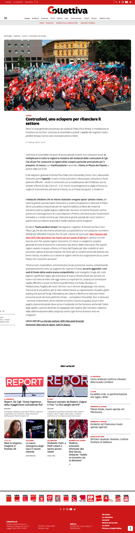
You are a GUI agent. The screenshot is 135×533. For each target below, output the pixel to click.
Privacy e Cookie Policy (112, 528)
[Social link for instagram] (123, 2)
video (42, 23)
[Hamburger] (5, 18)
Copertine (17, 36)
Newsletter (29, 2)
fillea (7, 320)
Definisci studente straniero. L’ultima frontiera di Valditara (109, 440)
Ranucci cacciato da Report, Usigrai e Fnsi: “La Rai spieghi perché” (66, 403)
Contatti (8, 2)
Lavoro (27, 18)
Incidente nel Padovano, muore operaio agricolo (106, 425)
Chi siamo (106, 514)
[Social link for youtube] (126, 2)
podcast (49, 23)
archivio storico (88, 23)
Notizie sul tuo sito (110, 523)
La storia (105, 525)
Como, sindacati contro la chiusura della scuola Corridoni (108, 380)
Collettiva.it (11, 521)
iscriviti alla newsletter (67, 23)
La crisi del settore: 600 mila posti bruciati (62, 321)
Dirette (94, 18)
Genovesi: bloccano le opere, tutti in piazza (48, 324)
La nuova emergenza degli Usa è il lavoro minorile (35, 447)
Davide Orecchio (30, 455)
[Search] (37, 2)
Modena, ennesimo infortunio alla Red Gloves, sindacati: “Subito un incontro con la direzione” (78, 452)
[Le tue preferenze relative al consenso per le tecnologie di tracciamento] (130, 528)
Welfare (59, 18)
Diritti (52, 18)
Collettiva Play (104, 18)
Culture (86, 18)
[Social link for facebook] (119, 2)
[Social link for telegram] (130, 2)
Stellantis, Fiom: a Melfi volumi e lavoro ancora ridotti (56, 447)
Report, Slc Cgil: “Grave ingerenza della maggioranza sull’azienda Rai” (23, 403)
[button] (3, 311)
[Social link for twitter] (116, 2)
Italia (66, 18)
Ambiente (35, 18)
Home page (8, 36)
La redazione (18, 2)
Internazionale (76, 18)
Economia (44, 18)
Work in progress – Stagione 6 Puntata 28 (13, 446)
